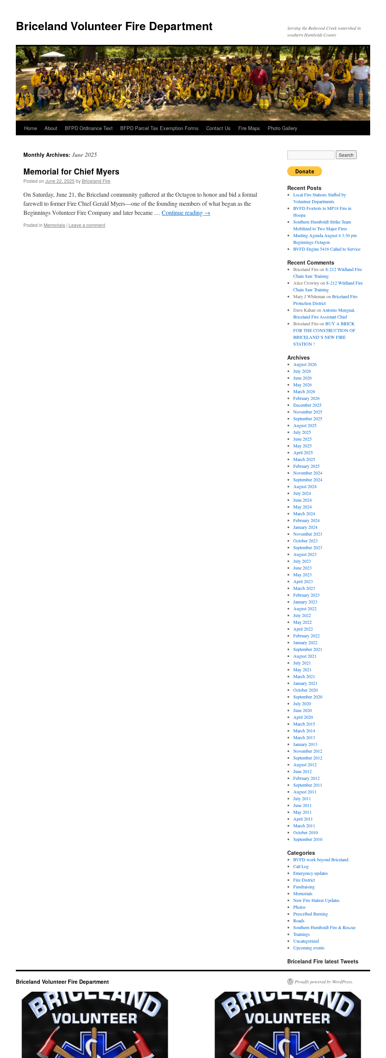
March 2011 (304, 825)
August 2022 (305, 608)
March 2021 (304, 676)
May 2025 (302, 445)
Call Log (301, 866)
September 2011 (307, 785)
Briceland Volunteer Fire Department (114, 25)
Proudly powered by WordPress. (324, 981)
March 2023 (304, 588)
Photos (299, 907)
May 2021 (302, 669)
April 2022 (303, 629)
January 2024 (305, 527)
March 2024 (304, 513)
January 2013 (305, 744)
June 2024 (302, 500)
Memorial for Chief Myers (71, 171)
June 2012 (302, 771)
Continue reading (186, 212)
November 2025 (307, 412)
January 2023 (305, 602)
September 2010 (307, 839)
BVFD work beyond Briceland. (321, 859)
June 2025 (302, 439)
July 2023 (302, 561)
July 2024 (302, 493)
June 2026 (302, 378)
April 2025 (303, 452)
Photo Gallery (282, 128)
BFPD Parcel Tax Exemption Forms (159, 128)
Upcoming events (309, 948)
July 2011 (302, 798)
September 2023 (307, 547)
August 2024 (305, 486)
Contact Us (218, 128)
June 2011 (302, 805)
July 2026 (302, 371)
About (50, 128)
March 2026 (304, 391)
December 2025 (307, 405)
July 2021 (302, 663)
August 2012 (305, 764)
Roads (299, 920)
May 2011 (302, 812)
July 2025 (302, 432)
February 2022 (306, 635)
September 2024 (307, 479)
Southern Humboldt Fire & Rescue (324, 927)
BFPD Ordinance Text (89, 128)
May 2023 (302, 574)
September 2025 (307, 418)
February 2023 (306, 595)
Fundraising (304, 886)
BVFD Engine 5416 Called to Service (326, 249)
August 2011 (305, 792)
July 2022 (302, 615)
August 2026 (305, 364)
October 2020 (305, 690)
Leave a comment (87, 225)
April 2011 (303, 819)
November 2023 (307, 534)
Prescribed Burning (310, 914)
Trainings (301, 934)
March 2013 (304, 737)
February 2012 (306, 778)
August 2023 (305, 554)
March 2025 (304, 459)
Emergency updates (310, 873)
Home (30, 128)
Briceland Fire (96, 181)
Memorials (54, 225)
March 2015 (304, 724)
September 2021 (307, 649)
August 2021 (305, 656)
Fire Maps (249, 128)
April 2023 (303, 581)
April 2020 (303, 717)
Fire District (304, 880)
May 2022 (302, 622)
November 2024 (307, 473)
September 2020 (307, 697)
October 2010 (305, 832)
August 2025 (305, 425)
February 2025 (306, 466)
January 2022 (305, 642)
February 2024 (306, 520)
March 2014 (304, 730)
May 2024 (302, 507)
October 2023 (305, 540)
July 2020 (302, 703)
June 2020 (302, 710)
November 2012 (307, 751)
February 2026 (306, 398)
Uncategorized (306, 941)
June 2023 (302, 568)
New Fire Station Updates (316, 900)
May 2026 (302, 384)
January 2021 (305, 683)
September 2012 (307, 758)
